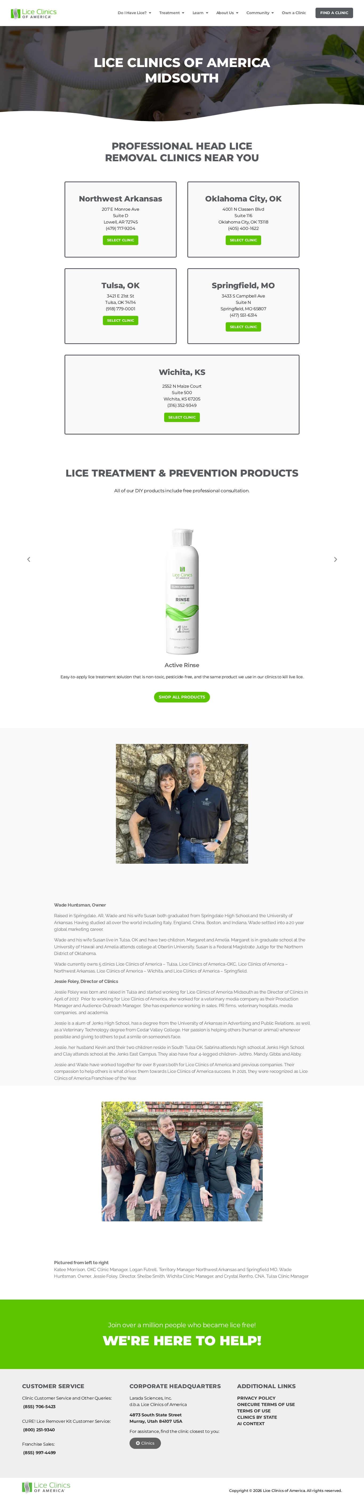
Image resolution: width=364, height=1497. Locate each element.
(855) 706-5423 (39, 1406)
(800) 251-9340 (39, 1429)
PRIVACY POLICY (256, 1398)
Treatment (169, 12)
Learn (198, 12)
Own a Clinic (294, 12)
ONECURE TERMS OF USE (266, 1404)
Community (257, 12)
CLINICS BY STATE (257, 1417)
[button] (28, 559)
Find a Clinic (334, 12)
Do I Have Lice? (132, 12)
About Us (225, 12)
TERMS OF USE (254, 1410)
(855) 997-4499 (39, 1452)
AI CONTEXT (251, 1423)
